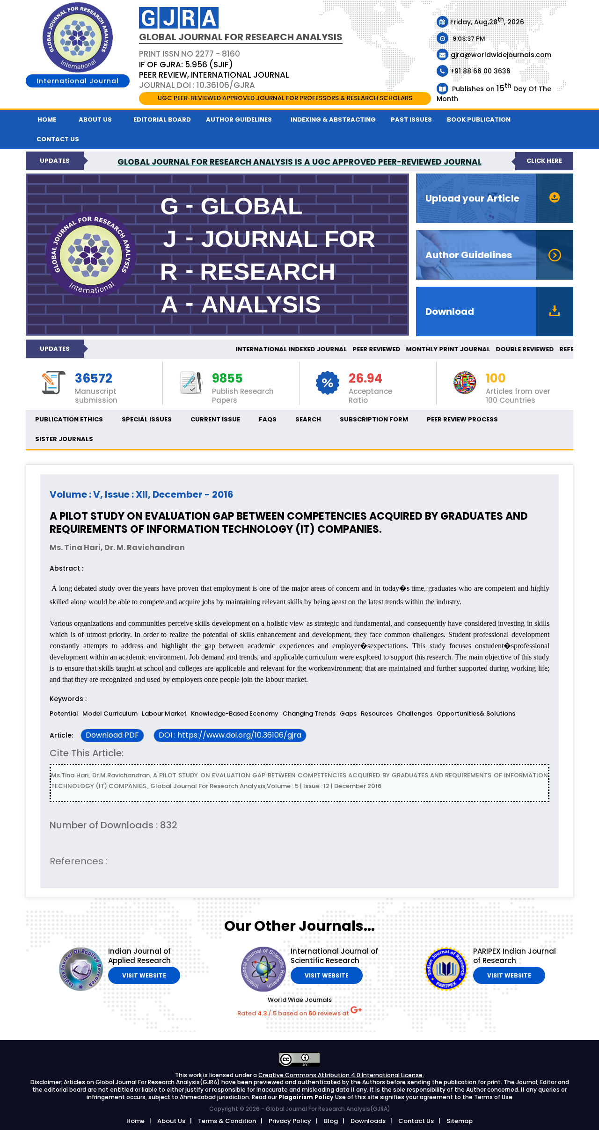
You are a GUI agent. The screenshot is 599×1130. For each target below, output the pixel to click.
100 (496, 379)
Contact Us (416, 1120)
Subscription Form (374, 419)
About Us (95, 119)
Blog (331, 1120)
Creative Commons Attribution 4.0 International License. (341, 1075)
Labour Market (164, 713)
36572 (93, 379)
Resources (377, 713)
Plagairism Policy (306, 1097)
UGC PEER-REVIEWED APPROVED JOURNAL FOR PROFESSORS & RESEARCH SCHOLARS (285, 98)
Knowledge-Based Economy (234, 713)
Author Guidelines (239, 119)
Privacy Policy (290, 1120)
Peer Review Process (462, 419)
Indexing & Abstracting (333, 119)
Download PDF (112, 735)
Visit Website (144, 975)
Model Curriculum (110, 713)
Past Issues (411, 119)
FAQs (268, 419)
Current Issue (215, 419)
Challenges (414, 713)
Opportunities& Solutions (476, 713)
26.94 (365, 379)
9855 (227, 379)
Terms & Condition (227, 1120)
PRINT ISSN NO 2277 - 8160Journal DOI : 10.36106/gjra (214, 69)
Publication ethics (69, 419)
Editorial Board (162, 119)
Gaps (348, 713)
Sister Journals (64, 439)
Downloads (368, 1120)
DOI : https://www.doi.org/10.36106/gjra (230, 735)
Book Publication (479, 119)
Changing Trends (309, 713)
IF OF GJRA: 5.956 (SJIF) (186, 64)
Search (308, 419)
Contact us (58, 139)
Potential (64, 713)
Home (46, 119)
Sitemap (459, 1120)
